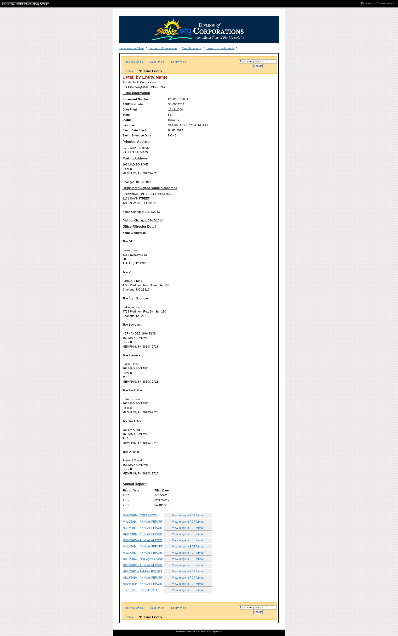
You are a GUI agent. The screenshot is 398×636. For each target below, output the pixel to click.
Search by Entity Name (220, 48)
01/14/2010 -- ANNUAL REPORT (143, 577)
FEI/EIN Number (133, 104)
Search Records (191, 48)
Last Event (130, 125)
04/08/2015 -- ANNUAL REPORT (143, 540)
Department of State (131, 48)
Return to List (179, 61)
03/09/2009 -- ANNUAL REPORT (143, 583)
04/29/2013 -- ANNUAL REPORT (143, 552)
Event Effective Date (137, 135)
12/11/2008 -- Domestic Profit (140, 590)
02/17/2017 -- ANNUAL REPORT (143, 527)
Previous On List (134, 61)
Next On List (157, 61)
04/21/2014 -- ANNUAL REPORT (143, 546)
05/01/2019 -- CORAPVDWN (140, 515)
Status (127, 120)
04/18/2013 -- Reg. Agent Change (143, 559)
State (126, 114)
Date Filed (130, 109)
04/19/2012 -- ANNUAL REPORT (143, 565)
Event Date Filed (134, 130)
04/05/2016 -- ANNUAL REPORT (143, 534)
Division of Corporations (163, 48)
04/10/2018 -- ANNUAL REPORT (143, 521)
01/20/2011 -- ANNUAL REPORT (142, 571)
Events (128, 71)
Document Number (136, 99)
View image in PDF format (188, 515)
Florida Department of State (18, 3)
